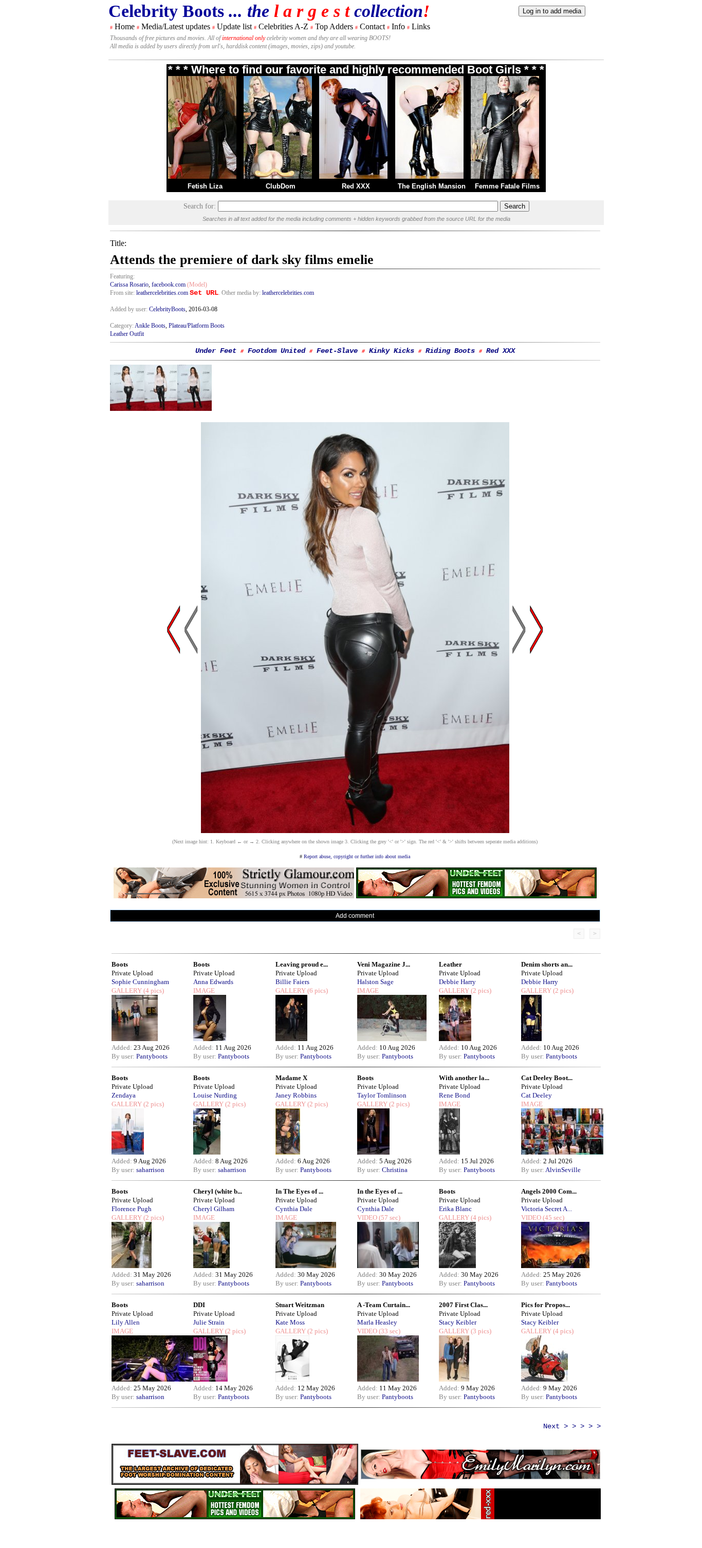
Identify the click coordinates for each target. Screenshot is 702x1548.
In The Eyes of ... (299, 1191)
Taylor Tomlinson (382, 1095)
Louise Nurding (215, 1095)
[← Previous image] (191, 727)
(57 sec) (388, 1217)
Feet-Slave (337, 351)
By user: (124, 1056)
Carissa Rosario (129, 284)
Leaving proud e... (301, 964)
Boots (120, 964)
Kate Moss (290, 1322)
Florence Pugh (132, 1209)
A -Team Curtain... (383, 1305)
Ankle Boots (150, 325)
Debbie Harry (457, 982)
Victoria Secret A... (546, 1209)
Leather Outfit (127, 333)
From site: (122, 292)
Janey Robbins (296, 1095)
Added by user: (129, 309)
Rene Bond (454, 1095)
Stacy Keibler (457, 1322)
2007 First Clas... (463, 1305)
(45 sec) (552, 1217)
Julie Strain (209, 1322)
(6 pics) (317, 990)
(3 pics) (480, 1331)
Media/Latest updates (175, 26)
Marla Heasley (377, 1322)
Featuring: (122, 276)
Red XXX (356, 186)
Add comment (355, 915)
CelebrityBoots (167, 309)
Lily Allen (126, 1322)
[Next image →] (355, 830)
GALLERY (127, 990)
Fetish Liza (205, 186)
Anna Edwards (213, 982)
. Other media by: (240, 292)
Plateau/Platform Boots (197, 325)
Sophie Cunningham (140, 982)
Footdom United (276, 351)
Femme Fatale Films (507, 186)
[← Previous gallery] (173, 727)
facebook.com (169, 284)
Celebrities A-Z (283, 26)
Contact (372, 26)
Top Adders (334, 26)
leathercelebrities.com (162, 292)
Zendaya (124, 1095)
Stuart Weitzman (299, 1305)
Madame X (291, 1078)
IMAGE (204, 990)
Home (125, 26)
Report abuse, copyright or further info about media (357, 856)
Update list (234, 26)
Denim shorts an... (546, 964)
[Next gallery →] (536, 727)
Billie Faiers (292, 982)
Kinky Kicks (391, 351)
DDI (199, 1305)
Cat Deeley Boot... (546, 1078)
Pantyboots (152, 1056)
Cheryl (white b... (217, 1191)
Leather (450, 964)
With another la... (464, 1078)
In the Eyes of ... (379, 1191)
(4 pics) (153, 990)
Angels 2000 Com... (549, 1191)
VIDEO (367, 1217)
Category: (122, 325)
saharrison (150, 1170)
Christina (395, 1170)
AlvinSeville (563, 1170)
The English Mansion (432, 186)
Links (421, 26)
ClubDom (280, 186)
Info (398, 26)
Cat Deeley (536, 1095)
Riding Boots (450, 351)
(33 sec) (388, 1331)
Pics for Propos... (545, 1305)
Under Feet (215, 351)
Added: (123, 1047)
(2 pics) (480, 990)
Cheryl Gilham (213, 1209)
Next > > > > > (572, 1426)
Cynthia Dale (293, 1209)
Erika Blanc (455, 1209)
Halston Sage (375, 982)
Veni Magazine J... (383, 964)
